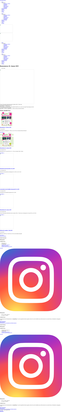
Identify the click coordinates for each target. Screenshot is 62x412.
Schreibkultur (5, 18)
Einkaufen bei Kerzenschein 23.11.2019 (7, 168)
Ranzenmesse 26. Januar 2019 (5, 209)
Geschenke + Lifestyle (7, 3)
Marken (3, 9)
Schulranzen (5, 7)
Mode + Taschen (6, 17)
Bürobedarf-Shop (4, 8)
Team (2, 22)
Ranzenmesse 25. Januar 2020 (5, 147)
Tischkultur (5, 5)
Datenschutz (2, 411)
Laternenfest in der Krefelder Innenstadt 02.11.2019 (9, 189)
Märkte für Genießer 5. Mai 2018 (6, 230)
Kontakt (3, 11)
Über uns (3, 10)
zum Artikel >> (2, 132)
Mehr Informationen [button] (3, 321)
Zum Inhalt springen (3, 0)
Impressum (1, 410)
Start (2, 13)
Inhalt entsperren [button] (2, 322)
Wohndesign (5, 4)
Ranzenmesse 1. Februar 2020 (5, 127)
